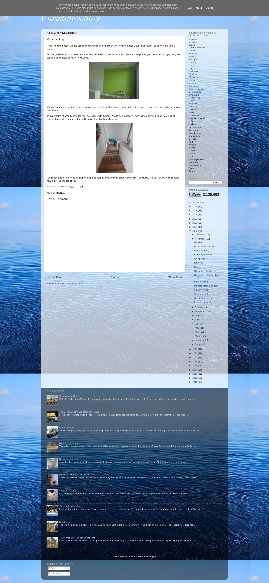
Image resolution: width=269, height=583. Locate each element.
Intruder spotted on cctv (206, 286)
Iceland (192, 65)
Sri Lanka (193, 71)
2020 (195, 231)
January (199, 344)
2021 (195, 227)
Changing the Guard (69, 396)
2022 (195, 223)
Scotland (193, 42)
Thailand (193, 74)
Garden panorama (203, 255)
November (200, 239)
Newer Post (54, 277)
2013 (195, 374)
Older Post (175, 277)
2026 (195, 206)
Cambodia (194, 86)
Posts (53, 568)
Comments (56, 573)
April (197, 332)
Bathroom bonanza (68, 443)
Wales (192, 45)
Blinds (197, 267)
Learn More (195, 8)
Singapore (194, 95)
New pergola (200, 259)
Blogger (152, 556)
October (199, 307)
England (193, 39)
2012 (195, 378)
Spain (192, 56)
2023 (195, 219)
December (200, 234)
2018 (195, 353)
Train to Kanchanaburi (70, 506)
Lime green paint (202, 302)
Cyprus (192, 100)
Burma (192, 80)
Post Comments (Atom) (71, 283)
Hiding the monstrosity (205, 271)
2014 (195, 370)
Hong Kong (194, 98)
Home (115, 277)
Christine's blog (70, 17)
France (192, 50)
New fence (64, 522)
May (197, 328)
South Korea (195, 92)
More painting (201, 282)
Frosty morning (201, 250)
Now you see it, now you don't (74, 475)
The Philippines (196, 89)
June (197, 324)
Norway (192, 62)
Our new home (66, 427)
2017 (195, 357)
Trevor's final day (67, 490)
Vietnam (193, 83)
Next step (199, 263)
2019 (195, 349)
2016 (195, 361)
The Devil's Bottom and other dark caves (79, 412)
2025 (195, 210)
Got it (210, 8)
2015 (195, 365)
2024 (195, 215)
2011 (195, 382)
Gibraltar (193, 106)
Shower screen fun (68, 459)
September (200, 311)
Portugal (193, 59)
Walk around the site (204, 294)
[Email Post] (81, 186)
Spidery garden (201, 290)
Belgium (193, 53)
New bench (199, 242)
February (200, 340)
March (198, 336)
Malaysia (193, 77)
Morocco (193, 103)
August (198, 315)
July (197, 319)
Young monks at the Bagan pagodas (77, 538)
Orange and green (203, 298)
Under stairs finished (204, 246)
